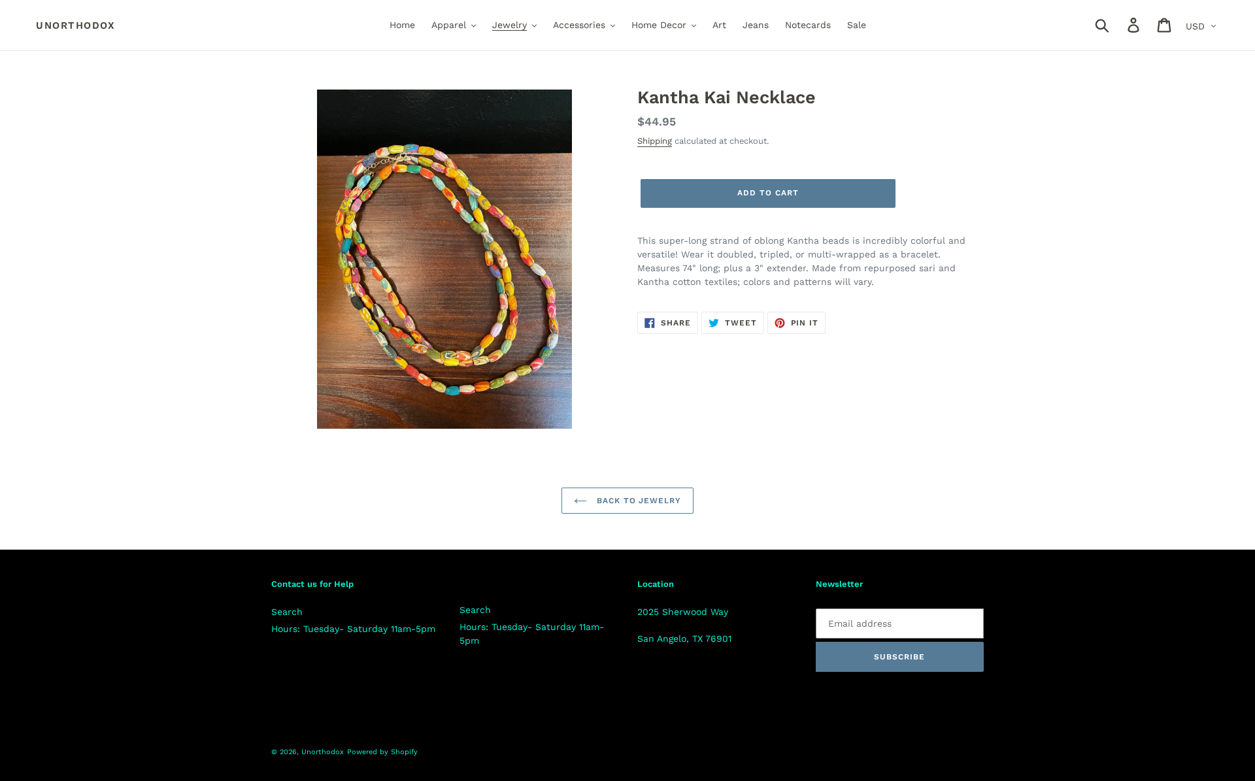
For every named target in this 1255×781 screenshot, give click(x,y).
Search (287, 612)
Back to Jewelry (637, 500)
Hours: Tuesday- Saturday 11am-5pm (353, 628)
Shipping (654, 141)
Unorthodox (75, 25)
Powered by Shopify (382, 752)
